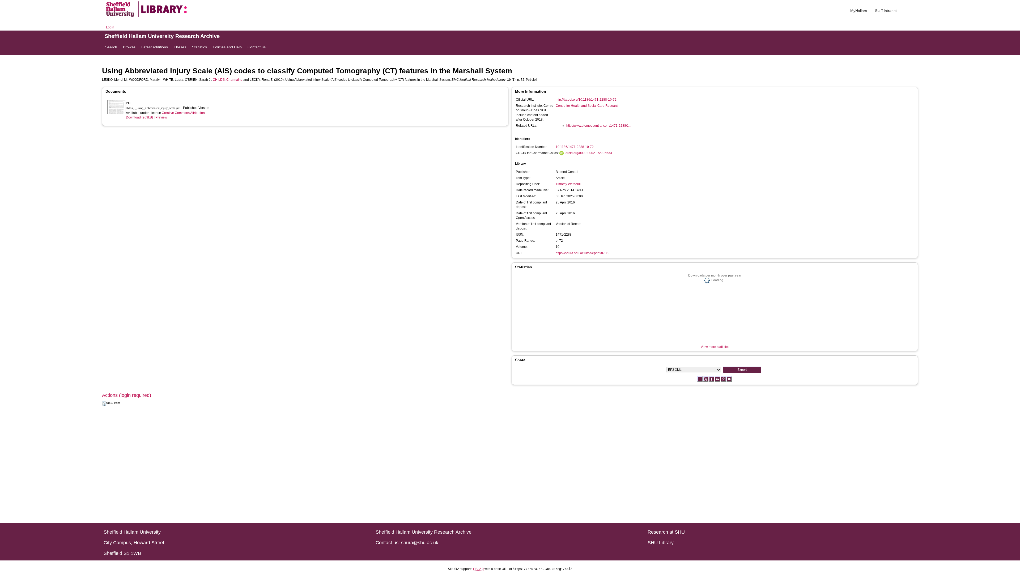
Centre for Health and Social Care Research (587, 106)
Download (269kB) (139, 117)
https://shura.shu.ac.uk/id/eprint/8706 (582, 253)
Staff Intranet (886, 10)
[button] (104, 403)
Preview (161, 117)
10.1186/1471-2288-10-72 (575, 147)
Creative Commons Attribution (183, 113)
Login (110, 27)
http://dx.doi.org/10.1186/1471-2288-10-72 (586, 99)
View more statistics (715, 347)
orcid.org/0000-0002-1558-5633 (589, 153)
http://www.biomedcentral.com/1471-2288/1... (598, 125)
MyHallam (858, 10)
